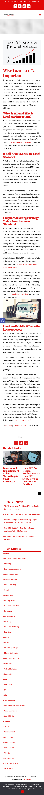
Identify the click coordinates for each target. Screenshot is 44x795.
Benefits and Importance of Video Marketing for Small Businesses (11, 475)
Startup (7, 721)
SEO (14, 426)
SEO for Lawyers (10, 700)
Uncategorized (9, 732)
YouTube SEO (9, 769)
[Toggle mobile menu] (40, 15)
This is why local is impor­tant (22, 142)
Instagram (8, 611)
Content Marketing (11, 574)
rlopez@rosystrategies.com (31, 1)
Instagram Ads (9, 616)
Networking (8, 664)
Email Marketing (10, 585)
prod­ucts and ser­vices (20, 294)
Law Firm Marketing (11, 627)
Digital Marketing (10, 580)
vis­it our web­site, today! (22, 420)
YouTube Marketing (11, 763)
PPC (5, 679)
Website (7, 753)
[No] (41, 788)
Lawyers (7, 637)
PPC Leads (8, 685)
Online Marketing (10, 669)
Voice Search (9, 748)
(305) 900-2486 (18, 1)
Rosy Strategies (27, 779)
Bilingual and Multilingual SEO (15, 559)
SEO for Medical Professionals (15, 706)
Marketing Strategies (11, 648)
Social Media (9, 716)
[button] (2, 320)
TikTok (6, 727)
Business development (12, 569)
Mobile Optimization (11, 653)
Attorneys (7, 553)
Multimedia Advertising (12, 658)
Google (6, 590)
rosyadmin (8, 426)
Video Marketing (10, 742)
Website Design (9, 758)
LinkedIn (7, 643)
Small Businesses (21, 426)
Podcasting (8, 674)
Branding (7, 564)
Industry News (9, 601)
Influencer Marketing (11, 606)
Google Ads (8, 595)
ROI (5, 690)
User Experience (10, 737)
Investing (7, 622)
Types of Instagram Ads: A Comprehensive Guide (21, 514)
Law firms (7, 632)
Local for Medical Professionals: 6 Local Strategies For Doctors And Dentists (31, 476)
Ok (22, 792)
